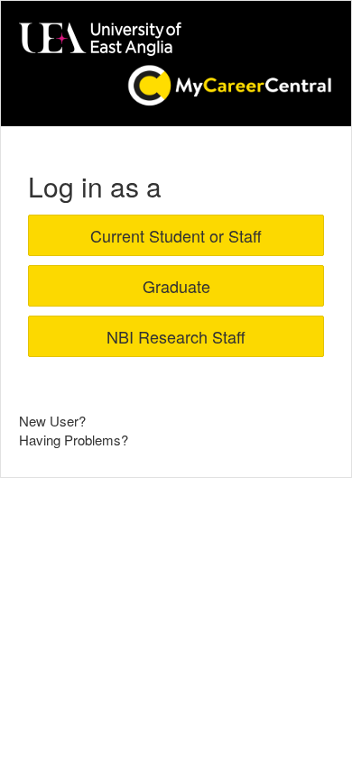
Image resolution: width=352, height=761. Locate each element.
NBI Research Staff (176, 336)
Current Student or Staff (176, 235)
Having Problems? (73, 439)
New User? (52, 420)
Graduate (176, 286)
